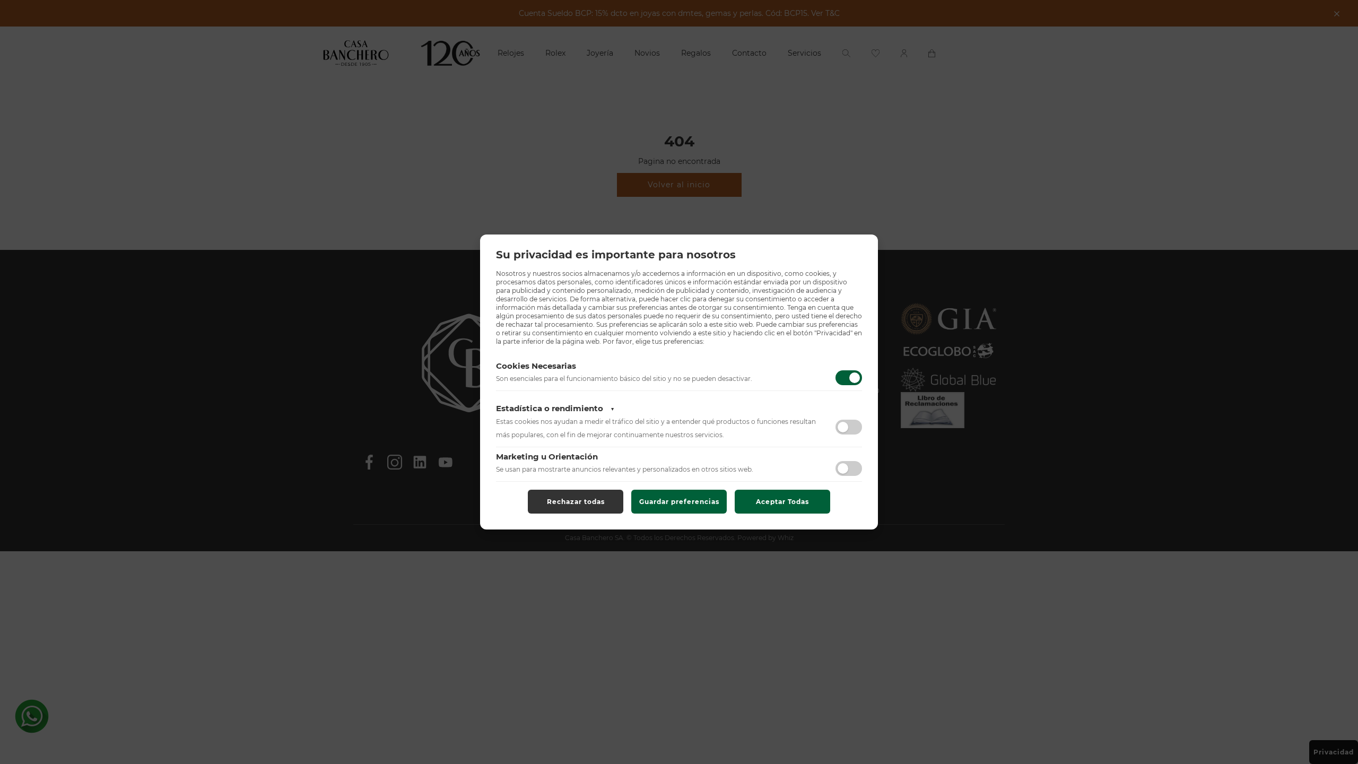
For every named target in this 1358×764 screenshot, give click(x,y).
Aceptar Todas (782, 502)
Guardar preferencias (679, 502)
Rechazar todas (576, 502)
